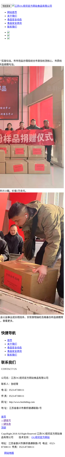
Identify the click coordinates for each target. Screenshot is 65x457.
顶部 (3, 427)
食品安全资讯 (14, 23)
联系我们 (12, 26)
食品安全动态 (14, 19)
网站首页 (12, 12)
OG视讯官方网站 (40, 437)
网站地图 (9, 453)
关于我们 (12, 16)
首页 (9, 340)
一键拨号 (6, 420)
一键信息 (6, 424)
